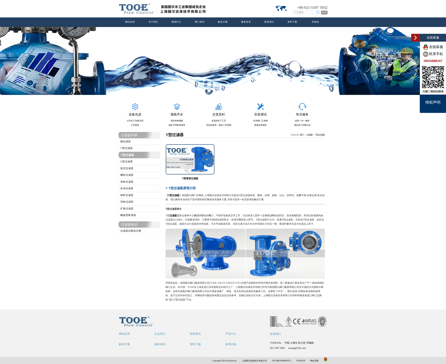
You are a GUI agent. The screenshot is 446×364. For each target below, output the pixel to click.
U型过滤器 (126, 161)
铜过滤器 (125, 141)
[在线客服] (415, 38)
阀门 (211, 215)
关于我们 (153, 22)
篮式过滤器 (126, 168)
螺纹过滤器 (126, 175)
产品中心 (230, 333)
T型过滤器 (127, 154)
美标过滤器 (126, 181)
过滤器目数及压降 (130, 231)
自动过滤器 (126, 188)
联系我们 (269, 22)
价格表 (315, 22)
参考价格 (230, 344)
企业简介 (160, 333)
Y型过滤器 (126, 148)
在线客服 (435, 47)
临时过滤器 (126, 195)
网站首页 (130, 22)
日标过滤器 (126, 201)
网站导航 (314, 360)
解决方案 (223, 22)
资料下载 (292, 22)
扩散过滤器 (126, 208)
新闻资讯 (195, 333)
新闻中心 (176, 22)
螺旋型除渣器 (128, 215)
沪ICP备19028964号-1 (281, 360)
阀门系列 (200, 22)
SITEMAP (300, 360)
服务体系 (246, 22)
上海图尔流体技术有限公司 (254, 360)
